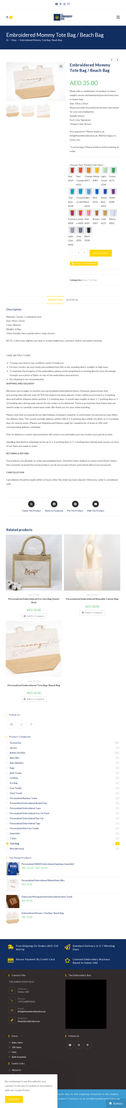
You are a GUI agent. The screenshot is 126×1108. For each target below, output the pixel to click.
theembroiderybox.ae (29, 1021)
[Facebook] (11, 724)
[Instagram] (21, 724)
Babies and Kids (17, 752)
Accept (14, 1099)
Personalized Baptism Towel (23, 798)
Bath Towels (16, 773)
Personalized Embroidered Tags (25, 823)
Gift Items (16, 1047)
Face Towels (16, 788)
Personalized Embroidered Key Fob (27, 818)
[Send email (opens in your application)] (68, 4)
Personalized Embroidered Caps (25, 808)
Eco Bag (36, 595)
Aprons (13, 748)
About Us (16, 1070)
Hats (14, 1052)
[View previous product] (112, 60)
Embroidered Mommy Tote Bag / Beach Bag (41, 40)
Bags (84, 280)
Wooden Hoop (17, 848)
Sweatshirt (15, 833)
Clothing (14, 778)
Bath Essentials (19, 1057)
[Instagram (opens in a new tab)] (64, 4)
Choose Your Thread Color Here (87, 164)
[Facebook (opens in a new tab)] (57, 4)
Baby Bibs (14, 758)
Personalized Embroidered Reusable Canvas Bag (92, 598)
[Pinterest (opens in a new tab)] (61, 4)
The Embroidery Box (79, 975)
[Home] (7, 40)
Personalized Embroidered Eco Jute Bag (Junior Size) (34, 600)
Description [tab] (55, 300)
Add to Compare (85, 263)
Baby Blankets (16, 763)
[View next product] (117, 60)
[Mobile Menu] (118, 17)
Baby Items (17, 1042)
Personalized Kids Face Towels (24, 828)
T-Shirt (13, 838)
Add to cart (101, 253)
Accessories (15, 742)
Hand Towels (16, 793)
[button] (61, 66)
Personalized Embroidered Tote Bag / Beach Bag (34, 685)
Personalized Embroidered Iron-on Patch (29, 813)
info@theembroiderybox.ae (32, 1011)
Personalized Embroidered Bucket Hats (28, 803)
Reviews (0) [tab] (72, 300)
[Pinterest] (31, 724)
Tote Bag (92, 280)
